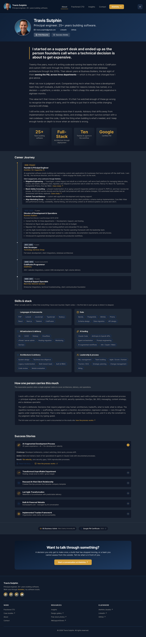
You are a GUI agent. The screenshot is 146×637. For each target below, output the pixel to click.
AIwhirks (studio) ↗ (106, 610)
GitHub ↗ (102, 617)
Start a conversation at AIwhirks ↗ (73, 562)
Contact (102, 7)
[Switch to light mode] (140, 6)
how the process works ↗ (85, 420)
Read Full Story (25, 464)
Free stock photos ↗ (58, 617)
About (64, 7)
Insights (91, 7)
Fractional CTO (77, 7)
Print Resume (43, 35)
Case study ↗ (58, 186)
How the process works (46, 464)
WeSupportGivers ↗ (58, 620)
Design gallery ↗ (57, 613)
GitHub (73, 30)
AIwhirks (115, 7)
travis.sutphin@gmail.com (46, 30)
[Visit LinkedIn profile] (17, 594)
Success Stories (62, 35)
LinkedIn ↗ (103, 613)
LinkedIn (63, 30)
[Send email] (22, 594)
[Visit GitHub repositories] (11, 594)
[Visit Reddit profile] (6, 594)
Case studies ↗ (9, 613)
